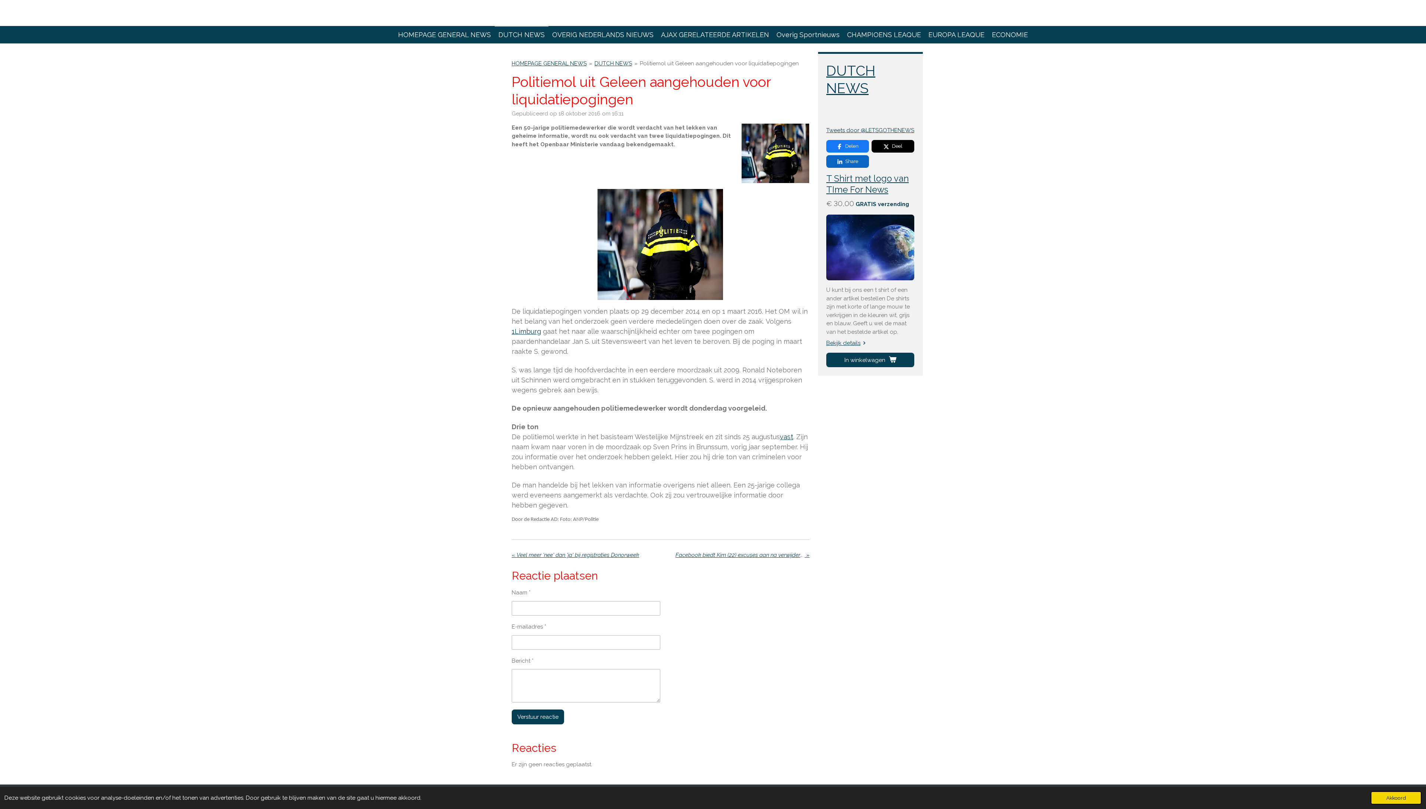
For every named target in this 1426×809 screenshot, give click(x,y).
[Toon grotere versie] (776, 154)
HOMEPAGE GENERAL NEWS (549, 63)
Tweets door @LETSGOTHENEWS (870, 130)
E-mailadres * (529, 626)
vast (786, 437)
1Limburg (526, 331)
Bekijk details (843, 343)
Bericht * (523, 661)
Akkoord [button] (1396, 798)
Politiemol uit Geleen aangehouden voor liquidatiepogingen (719, 63)
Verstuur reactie (538, 717)
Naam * (521, 592)
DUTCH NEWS (613, 63)
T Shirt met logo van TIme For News (867, 184)
